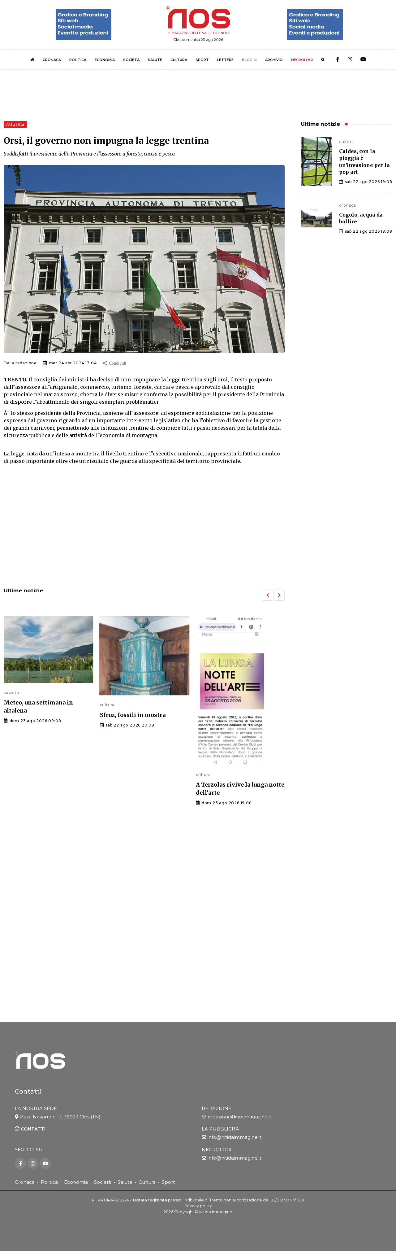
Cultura (147, 1182)
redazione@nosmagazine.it (239, 1117)
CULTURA (178, 60)
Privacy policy (198, 1206)
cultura (107, 705)
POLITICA (77, 60)
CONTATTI (32, 1129)
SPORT (202, 60)
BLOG (247, 60)
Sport (168, 1182)
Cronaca (25, 1182)
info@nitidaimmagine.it (234, 1137)
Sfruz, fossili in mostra (133, 714)
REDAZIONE (216, 1108)
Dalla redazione (20, 363)
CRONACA (52, 60)
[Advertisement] (144, 531)
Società (102, 1182)
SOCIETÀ (131, 60)
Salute (125, 1182)
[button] (267, 595)
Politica (49, 1182)
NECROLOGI (302, 60)
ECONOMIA (105, 60)
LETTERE (225, 60)
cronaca (347, 205)
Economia (76, 1182)
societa (11, 692)
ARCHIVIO (274, 60)
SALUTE (155, 60)
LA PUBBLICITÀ (220, 1129)
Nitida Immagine (215, 1211)
